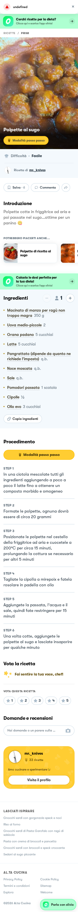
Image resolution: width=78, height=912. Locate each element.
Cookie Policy (49, 879)
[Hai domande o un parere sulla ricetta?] (35, 730)
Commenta (48, 187)
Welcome (46, 892)
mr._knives (37, 170)
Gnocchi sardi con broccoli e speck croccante (34, 848)
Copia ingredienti (25, 419)
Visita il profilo (39, 780)
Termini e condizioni (16, 885)
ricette (9, 33)
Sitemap (45, 885)
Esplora (8, 892)
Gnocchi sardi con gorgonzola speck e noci (32, 818)
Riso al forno (11, 824)
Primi (25, 33)
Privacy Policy (12, 879)
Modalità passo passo (29, 140)
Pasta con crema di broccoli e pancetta (29, 841)
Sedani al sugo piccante (19, 854)
